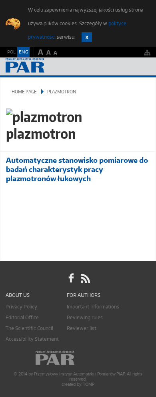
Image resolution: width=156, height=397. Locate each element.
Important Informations (93, 307)
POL (11, 52)
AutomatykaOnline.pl (49, 66)
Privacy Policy (21, 307)
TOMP (88, 384)
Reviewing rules (85, 317)
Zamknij (87, 37)
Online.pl (78, 358)
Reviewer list (81, 328)
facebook (71, 278)
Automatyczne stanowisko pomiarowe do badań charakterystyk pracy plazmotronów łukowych (77, 169)
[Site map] (147, 52)
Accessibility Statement (32, 339)
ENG (23, 52)
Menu (142, 66)
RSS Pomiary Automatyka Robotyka (85, 278)
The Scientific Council (29, 328)
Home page (24, 92)
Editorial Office (22, 317)
